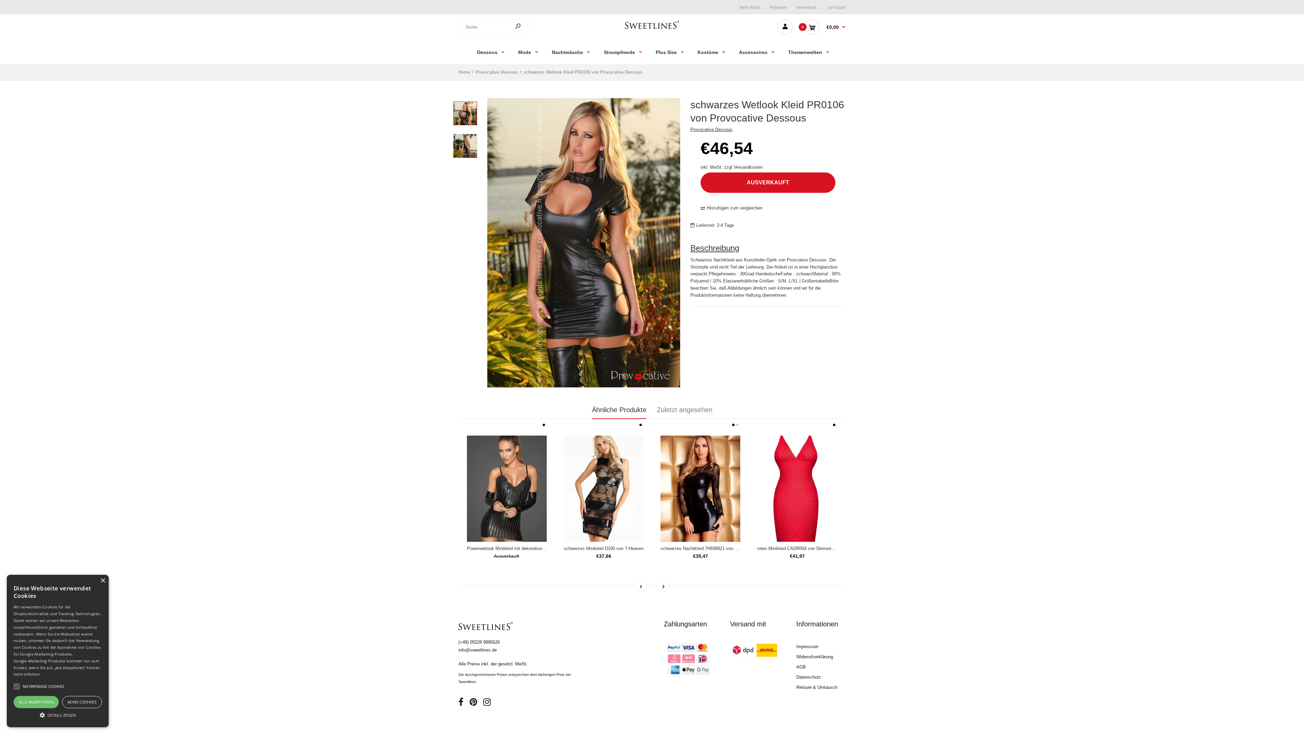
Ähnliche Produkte (619, 410)
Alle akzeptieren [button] (36, 701)
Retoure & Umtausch (816, 687)
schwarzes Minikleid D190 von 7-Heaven (604, 548)
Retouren (778, 7)
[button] (58, 715)
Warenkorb (806, 7)
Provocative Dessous (711, 129)
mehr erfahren (27, 674)
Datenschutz (808, 677)
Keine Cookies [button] (82, 701)
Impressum (807, 646)
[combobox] (494, 27)
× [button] (102, 580)
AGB (801, 666)
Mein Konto (750, 7)
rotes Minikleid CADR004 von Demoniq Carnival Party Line (814, 548)
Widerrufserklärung (814, 656)
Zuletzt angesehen (684, 410)
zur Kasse (836, 7)
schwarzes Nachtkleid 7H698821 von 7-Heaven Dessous (716, 548)
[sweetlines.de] (652, 28)
